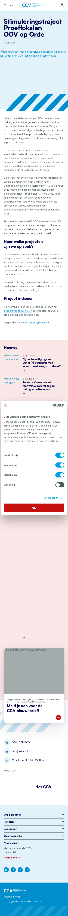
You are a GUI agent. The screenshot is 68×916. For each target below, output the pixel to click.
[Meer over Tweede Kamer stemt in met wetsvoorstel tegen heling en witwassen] (43, 393)
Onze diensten (12, 814)
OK (34, 507)
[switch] (59, 464)
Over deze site (13, 835)
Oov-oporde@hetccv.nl (36, 322)
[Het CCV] (34, 5)
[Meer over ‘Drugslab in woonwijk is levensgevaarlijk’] (43, 637)
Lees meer (10, 828)
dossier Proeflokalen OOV (18, 310)
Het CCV (9, 821)
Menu (10, 5)
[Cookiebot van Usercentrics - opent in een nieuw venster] (50, 405)
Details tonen (50, 497)
